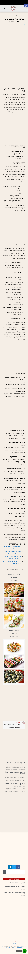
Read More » (23, 883)
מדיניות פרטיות (9, 947)
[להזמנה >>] (25, 951)
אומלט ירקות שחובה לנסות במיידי (15, 762)
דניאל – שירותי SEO (22, 942)
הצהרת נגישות (23, 946)
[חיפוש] (4, 872)
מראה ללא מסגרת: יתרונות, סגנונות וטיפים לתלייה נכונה (15, 784)
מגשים (23, 15)
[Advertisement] (14, 41)
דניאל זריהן (15, 942)
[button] (26, 5)
